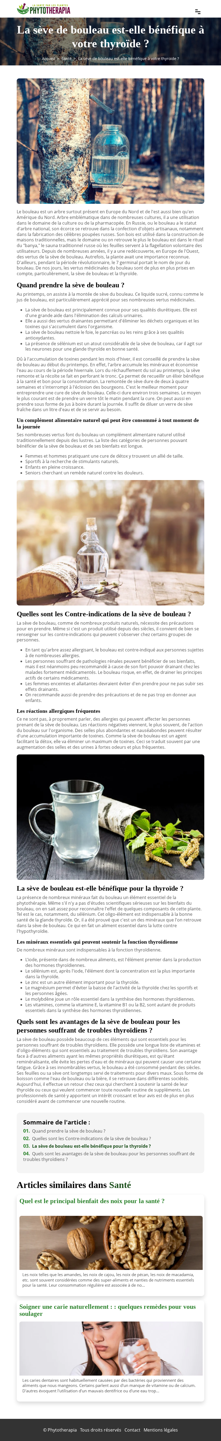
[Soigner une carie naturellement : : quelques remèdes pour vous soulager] (111, 1349)
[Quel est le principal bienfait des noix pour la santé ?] (111, 1243)
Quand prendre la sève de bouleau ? (64, 1131)
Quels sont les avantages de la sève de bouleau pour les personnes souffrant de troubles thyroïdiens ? (109, 1156)
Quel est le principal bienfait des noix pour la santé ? (92, 1200)
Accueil (48, 58)
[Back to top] (206, 1426)
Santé (66, 58)
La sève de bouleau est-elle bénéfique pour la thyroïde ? (87, 1146)
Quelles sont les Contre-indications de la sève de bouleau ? (87, 1139)
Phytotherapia (62, 1430)
